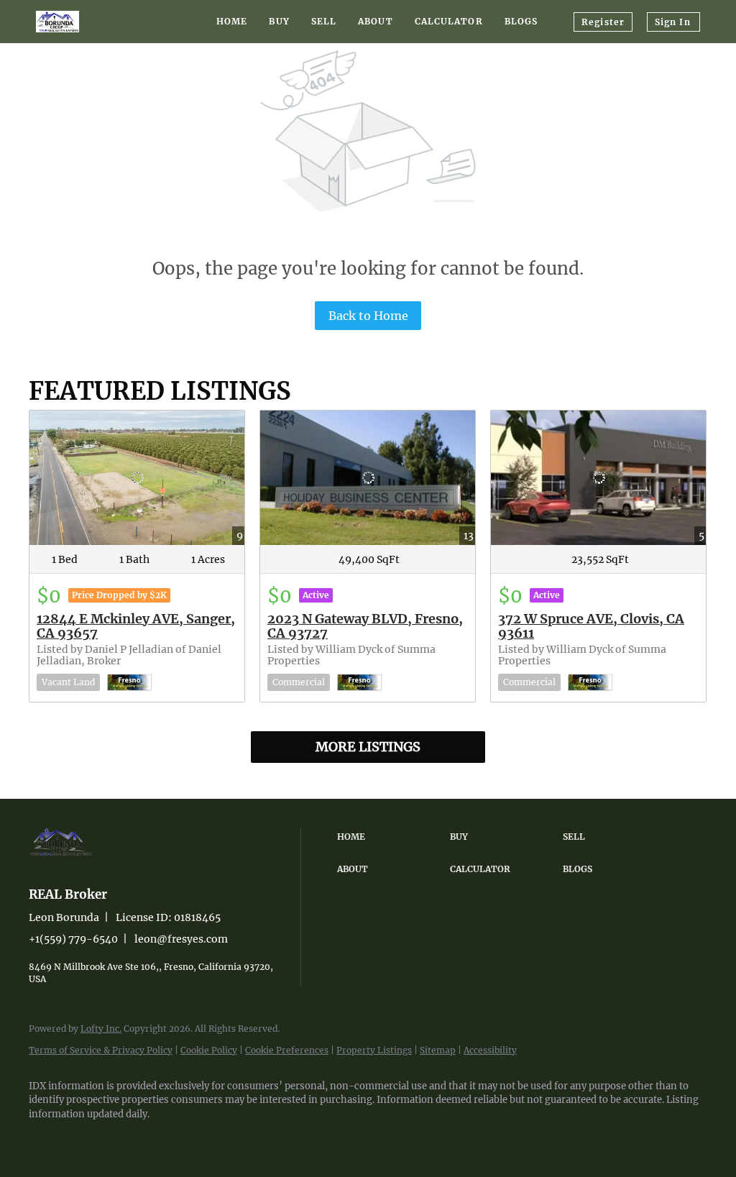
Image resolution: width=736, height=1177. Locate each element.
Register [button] (603, 22)
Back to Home (368, 315)
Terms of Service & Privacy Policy (100, 1050)
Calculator (449, 21)
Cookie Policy (208, 1050)
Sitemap (438, 1050)
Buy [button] (279, 21)
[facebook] (46, 1138)
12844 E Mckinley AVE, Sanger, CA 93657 (136, 625)
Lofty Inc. (100, 1028)
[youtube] (129, 1138)
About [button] (375, 21)
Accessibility (490, 1050)
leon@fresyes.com (181, 939)
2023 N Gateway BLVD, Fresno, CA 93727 (365, 625)
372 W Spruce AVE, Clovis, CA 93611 (591, 625)
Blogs (521, 21)
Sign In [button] (673, 22)
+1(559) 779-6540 (73, 939)
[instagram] (87, 1138)
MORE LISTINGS (368, 746)
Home (231, 21)
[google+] (171, 1138)
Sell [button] (323, 21)
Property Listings (374, 1050)
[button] (390, 837)
